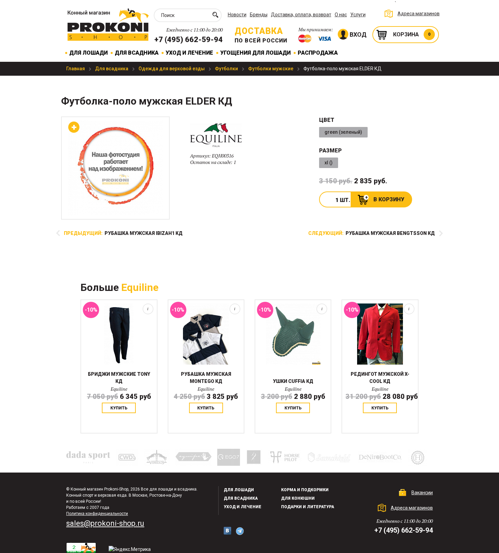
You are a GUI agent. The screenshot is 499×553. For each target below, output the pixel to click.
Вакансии (422, 492)
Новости (237, 14)
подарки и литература (307, 506)
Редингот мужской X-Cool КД (380, 377)
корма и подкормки (305, 489)
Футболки (227, 68)
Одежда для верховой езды (172, 68)
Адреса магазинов (419, 13)
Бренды (258, 14)
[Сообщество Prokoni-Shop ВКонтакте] (227, 531)
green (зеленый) (343, 132)
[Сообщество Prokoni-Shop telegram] (240, 531)
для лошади (239, 489)
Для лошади (88, 53)
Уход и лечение (189, 53)
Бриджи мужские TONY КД (119, 377)
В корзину (388, 199)
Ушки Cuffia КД (293, 381)
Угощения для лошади (255, 53)
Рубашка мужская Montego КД (206, 377)
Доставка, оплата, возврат (301, 14)
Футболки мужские (271, 68)
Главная (76, 68)
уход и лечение (242, 506)
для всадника (241, 498)
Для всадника (137, 53)
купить (119, 408)
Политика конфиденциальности (97, 513)
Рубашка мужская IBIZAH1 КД (123, 233)
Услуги (358, 14)
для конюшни (298, 498)
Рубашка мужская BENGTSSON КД (371, 233)
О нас (341, 14)
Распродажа (318, 53)
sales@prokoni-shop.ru (105, 523)
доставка (259, 31)
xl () (329, 162)
